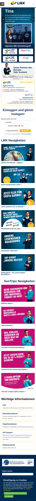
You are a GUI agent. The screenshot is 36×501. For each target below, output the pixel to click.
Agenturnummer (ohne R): (8, 119)
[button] (2, 19)
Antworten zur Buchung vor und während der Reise (18, 406)
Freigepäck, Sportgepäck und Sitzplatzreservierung (18, 425)
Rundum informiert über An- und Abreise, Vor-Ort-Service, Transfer (17, 416)
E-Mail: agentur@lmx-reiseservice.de (14, 87)
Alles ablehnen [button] (8, 496)
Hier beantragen (26, 134)
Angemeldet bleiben (12, 130)
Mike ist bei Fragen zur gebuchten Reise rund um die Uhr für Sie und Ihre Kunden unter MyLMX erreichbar (17, 436)
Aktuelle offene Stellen (9, 446)
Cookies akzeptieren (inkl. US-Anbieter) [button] (15, 493)
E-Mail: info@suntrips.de (26, 99)
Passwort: (9, 122)
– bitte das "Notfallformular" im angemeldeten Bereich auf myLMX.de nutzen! (16, 90)
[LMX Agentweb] (18, 3)
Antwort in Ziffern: (13, 126)
